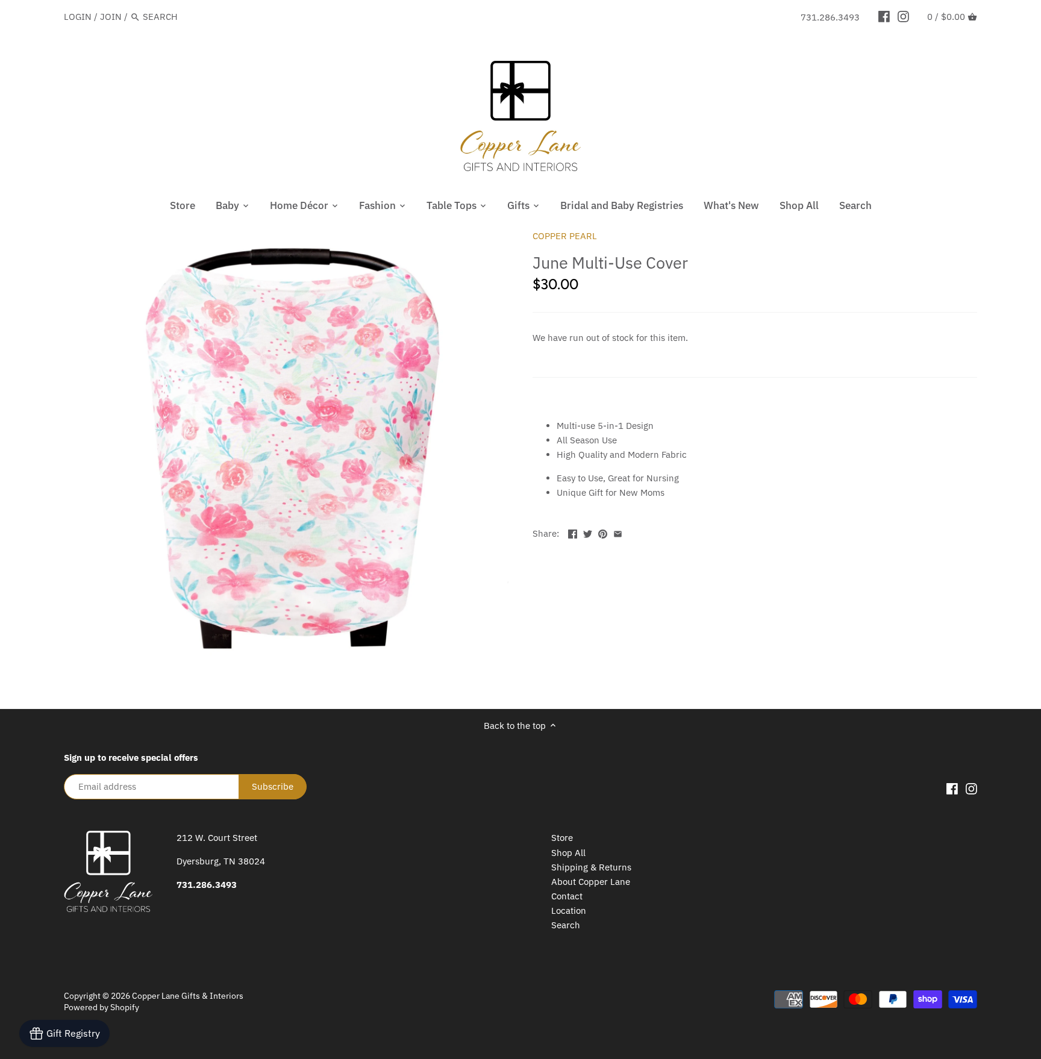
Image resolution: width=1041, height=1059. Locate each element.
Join (111, 16)
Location (568, 910)
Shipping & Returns (591, 867)
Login (78, 16)
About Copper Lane (590, 881)
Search (565, 925)
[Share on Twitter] (587, 532)
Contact (567, 896)
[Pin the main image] (602, 532)
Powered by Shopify (101, 1007)
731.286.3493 (830, 17)
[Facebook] (884, 16)
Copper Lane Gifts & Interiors (187, 995)
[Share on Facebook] (572, 532)
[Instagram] (903, 16)
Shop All (568, 852)
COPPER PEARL (565, 236)
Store (562, 837)
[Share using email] (617, 532)
